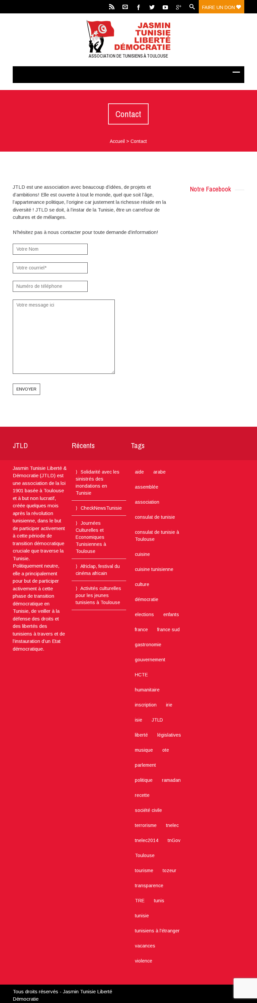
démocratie (146, 599)
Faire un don (219, 7)
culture (142, 584)
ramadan (171, 780)
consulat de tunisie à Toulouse (157, 535)
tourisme (144, 870)
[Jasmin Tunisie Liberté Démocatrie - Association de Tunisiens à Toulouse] (128, 36)
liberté (141, 735)
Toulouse (145, 855)
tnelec (172, 825)
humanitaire (147, 689)
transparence (149, 885)
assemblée (146, 487)
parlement (145, 765)
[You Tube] (165, 6)
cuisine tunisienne (154, 569)
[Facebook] (138, 6)
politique (144, 780)
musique (144, 750)
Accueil (117, 141)
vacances (145, 945)
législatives (169, 735)
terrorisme (146, 825)
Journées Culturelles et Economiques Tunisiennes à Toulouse (91, 537)
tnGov (174, 840)
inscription (146, 704)
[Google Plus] (178, 6)
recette (142, 795)
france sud (168, 629)
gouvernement (150, 659)
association (147, 502)
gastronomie (148, 644)
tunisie (142, 915)
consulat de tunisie (155, 517)
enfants (171, 614)
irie (169, 704)
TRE (140, 900)
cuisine (142, 554)
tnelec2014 (146, 840)
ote (165, 750)
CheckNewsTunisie (101, 508)
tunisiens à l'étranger (157, 930)
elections (144, 614)
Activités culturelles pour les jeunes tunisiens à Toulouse (98, 595)
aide (139, 472)
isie (138, 720)
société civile (148, 810)
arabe (159, 472)
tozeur (169, 870)
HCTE (141, 674)
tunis (159, 900)
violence (143, 961)
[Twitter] (152, 6)
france (141, 629)
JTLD (157, 720)
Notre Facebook (210, 188)
